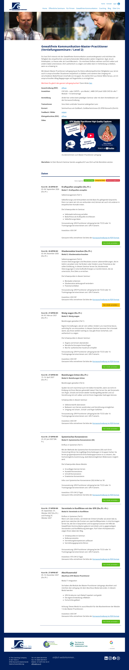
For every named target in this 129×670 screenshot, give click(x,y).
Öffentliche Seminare (57, 8)
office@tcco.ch (36, 664)
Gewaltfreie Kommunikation (86, 8)
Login (115, 4)
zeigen (64, 112)
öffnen (64, 88)
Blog (109, 8)
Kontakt (109, 4)
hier (90, 83)
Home (103, 4)
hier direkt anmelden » (111, 243)
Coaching (102, 8)
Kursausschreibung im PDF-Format (106, 238)
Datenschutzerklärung (16, 664)
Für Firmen (70, 8)
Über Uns (116, 8)
